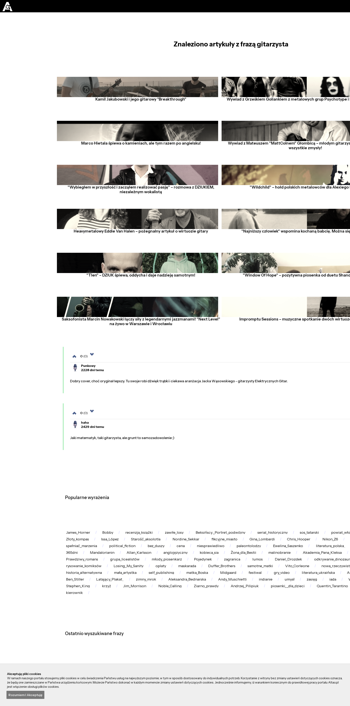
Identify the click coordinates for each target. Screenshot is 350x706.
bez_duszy (225, 657)
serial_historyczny (297, 632)
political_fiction (187, 657)
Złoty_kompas (127, 644)
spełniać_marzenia (142, 657)
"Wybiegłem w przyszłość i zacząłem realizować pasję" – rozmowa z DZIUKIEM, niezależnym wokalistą (139, 206)
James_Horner (80, 632)
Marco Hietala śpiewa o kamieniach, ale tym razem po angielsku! (139, 155)
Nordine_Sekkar (248, 644)
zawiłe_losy (189, 632)
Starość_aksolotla (204, 644)
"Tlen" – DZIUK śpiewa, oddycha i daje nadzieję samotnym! (139, 296)
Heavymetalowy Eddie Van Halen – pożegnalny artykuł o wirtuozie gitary (139, 252)
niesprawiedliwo (288, 657)
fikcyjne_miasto (292, 644)
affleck (105, 657)
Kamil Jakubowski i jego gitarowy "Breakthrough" (139, 111)
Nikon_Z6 (75, 657)
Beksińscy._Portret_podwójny (240, 632)
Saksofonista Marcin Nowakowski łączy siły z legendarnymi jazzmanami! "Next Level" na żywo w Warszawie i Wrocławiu (139, 342)
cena (253, 657)
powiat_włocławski (83, 644)
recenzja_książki (149, 632)
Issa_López (164, 644)
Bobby (114, 632)
